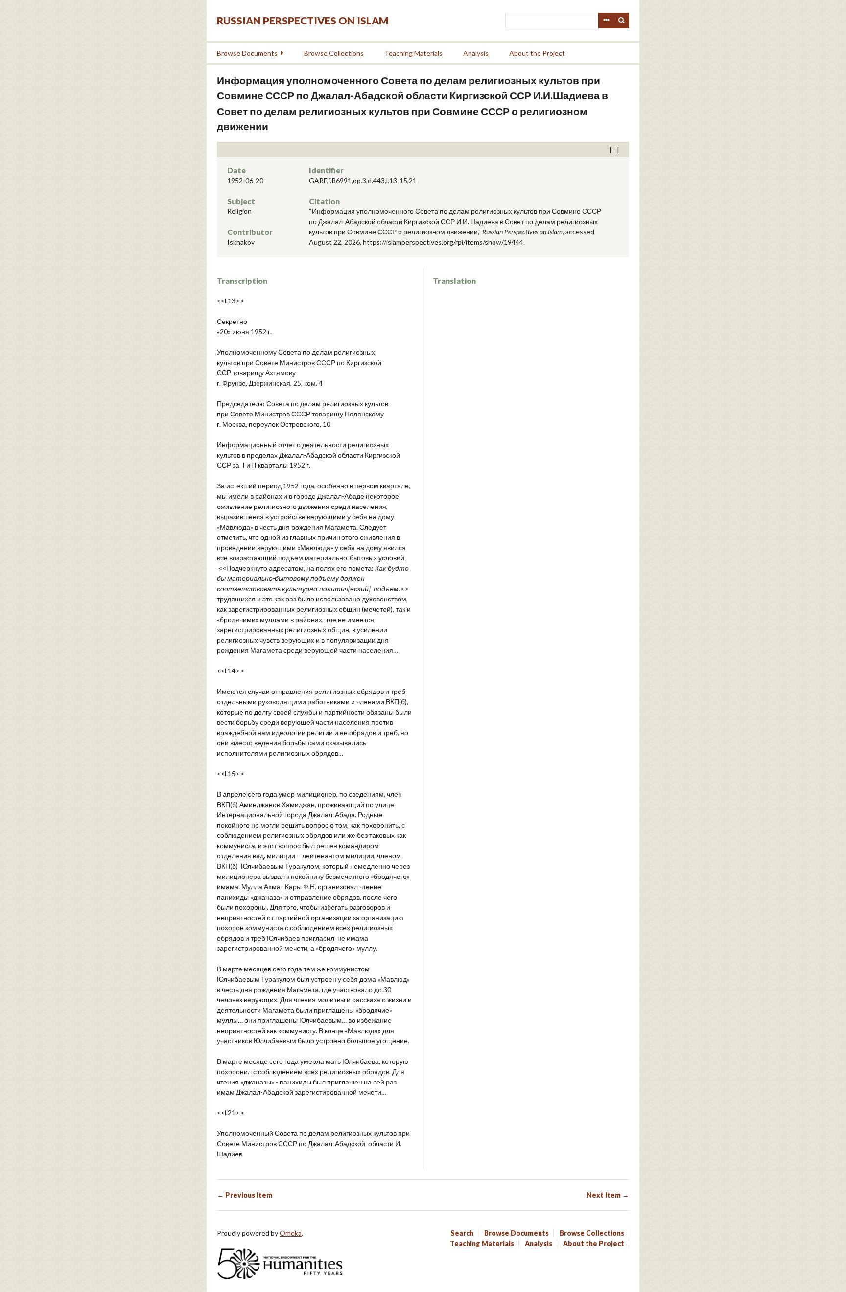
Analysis (476, 53)
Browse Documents (247, 53)
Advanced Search (606, 20)
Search (622, 20)
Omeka (291, 1233)
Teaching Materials (413, 53)
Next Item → (608, 1195)
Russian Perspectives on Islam (303, 20)
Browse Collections (334, 53)
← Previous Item (244, 1195)
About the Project (537, 53)
